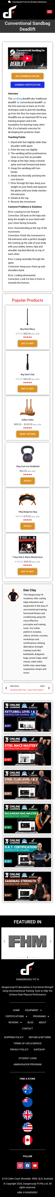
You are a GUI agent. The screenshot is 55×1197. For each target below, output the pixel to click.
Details (27, 481)
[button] (4, 941)
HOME (16, 1010)
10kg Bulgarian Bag (27, 512)
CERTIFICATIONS (14, 1016)
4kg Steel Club (27, 374)
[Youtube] (35, 1165)
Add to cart (27, 343)
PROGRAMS (39, 1016)
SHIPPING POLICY (13, 1037)
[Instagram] (20, 1165)
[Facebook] (27, 1165)
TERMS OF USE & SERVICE (27, 1043)
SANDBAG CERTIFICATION (27, 85)
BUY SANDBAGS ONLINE (27, 76)
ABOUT (42, 1022)
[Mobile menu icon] (49, 11)
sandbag (17, 98)
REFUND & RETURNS (40, 1037)
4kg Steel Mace (27, 329)
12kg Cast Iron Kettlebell (27, 466)
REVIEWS (13, 1022)
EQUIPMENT (31, 1010)
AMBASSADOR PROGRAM (28, 1064)
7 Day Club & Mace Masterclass (27, 557)
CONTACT (27, 1028)
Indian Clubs (28, 420)
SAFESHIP (39, 1049)
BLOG (30, 1022)
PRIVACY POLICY (19, 1049)
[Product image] (27, 316)
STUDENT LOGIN (28, 1058)
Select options (28, 434)
